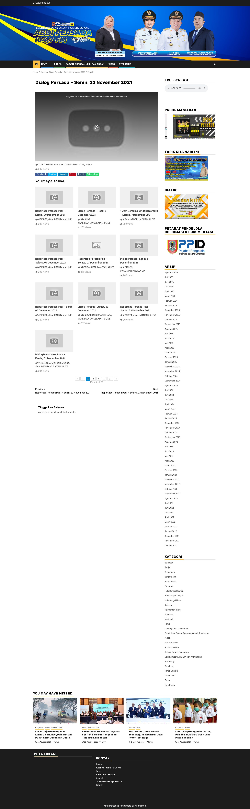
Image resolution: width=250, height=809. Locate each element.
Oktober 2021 (171, 545)
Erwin (57, 742)
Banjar (168, 567)
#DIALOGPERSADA (48, 164)
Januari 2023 (171, 475)
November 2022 (172, 484)
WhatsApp (92, 174)
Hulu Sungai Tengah (174, 595)
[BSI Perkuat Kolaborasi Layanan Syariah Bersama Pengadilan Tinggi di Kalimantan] (102, 711)
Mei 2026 (169, 286)
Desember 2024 (172, 366)
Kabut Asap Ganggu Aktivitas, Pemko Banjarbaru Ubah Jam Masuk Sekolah (193, 734)
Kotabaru (169, 614)
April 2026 (169, 291)
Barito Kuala (170, 581)
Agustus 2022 (171, 498)
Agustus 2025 (171, 329)
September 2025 (172, 324)
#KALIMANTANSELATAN (71, 164)
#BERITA (42, 219)
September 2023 (172, 437)
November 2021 (172, 540)
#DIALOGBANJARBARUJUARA (96, 315)
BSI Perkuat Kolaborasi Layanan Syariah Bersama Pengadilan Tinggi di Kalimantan (101, 734)
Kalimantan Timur (173, 609)
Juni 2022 (169, 508)
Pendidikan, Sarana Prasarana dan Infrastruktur (187, 633)
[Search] (215, 64)
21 (110, 378)
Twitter (52, 174)
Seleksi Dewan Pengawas (177, 652)
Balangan (169, 562)
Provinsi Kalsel (171, 642)
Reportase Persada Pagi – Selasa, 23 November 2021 (129, 391)
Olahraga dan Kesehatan (176, 628)
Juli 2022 (169, 503)
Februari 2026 (171, 301)
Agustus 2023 (171, 442)
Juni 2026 (169, 282)
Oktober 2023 (171, 432)
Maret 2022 (170, 522)
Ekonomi (169, 586)
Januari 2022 (171, 531)
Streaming (125, 64)
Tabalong (169, 666)
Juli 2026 (169, 277)
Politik (167, 638)
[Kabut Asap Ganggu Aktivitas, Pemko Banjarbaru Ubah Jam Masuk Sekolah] (195, 711)
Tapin (167, 680)
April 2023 (169, 461)
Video (112, 64)
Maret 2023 (170, 465)
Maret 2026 (170, 296)
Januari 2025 (171, 362)
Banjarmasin (170, 576)
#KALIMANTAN (56, 219)
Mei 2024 (169, 399)
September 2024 (172, 380)
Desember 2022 (172, 479)
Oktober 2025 (171, 319)
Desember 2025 (172, 310)
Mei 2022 (169, 512)
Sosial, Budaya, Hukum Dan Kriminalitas (183, 657)
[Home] (36, 64)
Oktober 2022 (171, 489)
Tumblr (81, 174)
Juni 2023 (169, 451)
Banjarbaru (170, 572)
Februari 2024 (171, 413)
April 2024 (169, 404)
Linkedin (63, 174)
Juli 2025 (169, 333)
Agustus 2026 (171, 272)
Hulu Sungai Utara (173, 600)
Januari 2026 (171, 305)
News (44, 64)
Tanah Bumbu (171, 671)
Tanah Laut (170, 675)
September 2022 (172, 493)
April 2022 (169, 517)
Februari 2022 (171, 526)
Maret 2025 (170, 352)
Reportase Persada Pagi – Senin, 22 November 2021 (63, 391)
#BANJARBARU (131, 219)
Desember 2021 (172, 536)
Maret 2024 (170, 409)
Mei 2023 (169, 456)
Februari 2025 (171, 357)
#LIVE (88, 164)
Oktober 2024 (171, 376)
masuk (53, 412)
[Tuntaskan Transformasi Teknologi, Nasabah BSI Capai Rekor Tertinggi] (148, 711)
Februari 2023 (171, 470)
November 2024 (172, 371)
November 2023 (172, 428)
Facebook (41, 174)
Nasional (169, 619)
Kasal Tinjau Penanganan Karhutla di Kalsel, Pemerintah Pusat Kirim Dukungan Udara (53, 734)
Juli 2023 (169, 446)
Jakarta (168, 605)
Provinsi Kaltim (172, 647)
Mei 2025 (169, 343)
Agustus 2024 (171, 385)
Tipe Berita (170, 685)
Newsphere (125, 805)
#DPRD (144, 219)
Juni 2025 (169, 338)
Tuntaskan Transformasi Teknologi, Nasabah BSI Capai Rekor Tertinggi (146, 734)
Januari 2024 (171, 418)
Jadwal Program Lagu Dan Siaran (85, 64)
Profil (58, 64)
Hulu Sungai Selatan (174, 591)
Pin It (72, 174)
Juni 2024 (169, 395)
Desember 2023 (172, 423)
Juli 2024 (169, 390)
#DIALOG (85, 219)
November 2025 (172, 315)
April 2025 (169, 348)
